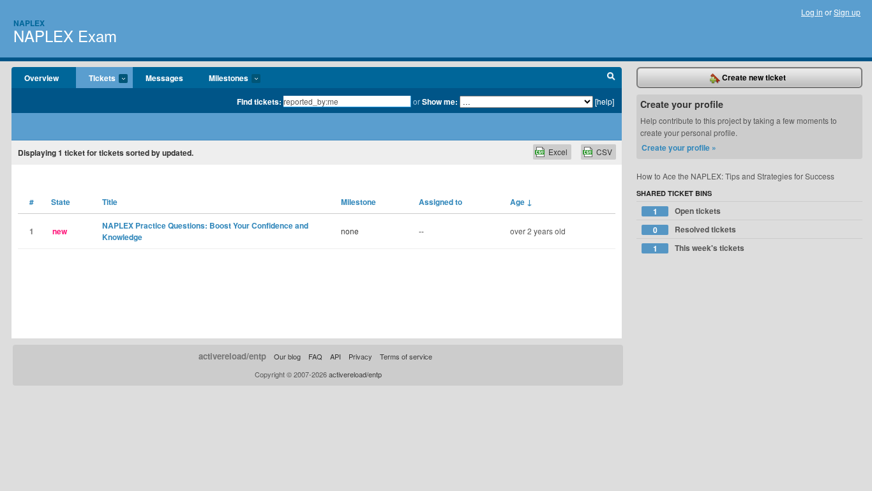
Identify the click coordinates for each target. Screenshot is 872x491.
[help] (604, 101)
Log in (812, 11)
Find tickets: (259, 101)
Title (109, 202)
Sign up (847, 11)
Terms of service (406, 356)
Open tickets (687, 211)
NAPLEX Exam (65, 35)
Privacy (360, 356)
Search (611, 78)
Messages (164, 78)
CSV (604, 151)
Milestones (222, 78)
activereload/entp (232, 356)
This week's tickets (699, 248)
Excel (558, 151)
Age (521, 202)
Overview (41, 78)
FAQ (315, 356)
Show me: (440, 101)
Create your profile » (679, 147)
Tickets (96, 78)
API (335, 356)
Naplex (29, 23)
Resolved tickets (695, 229)
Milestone (358, 202)
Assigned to (440, 202)
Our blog (287, 356)
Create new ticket (753, 77)
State (60, 202)
